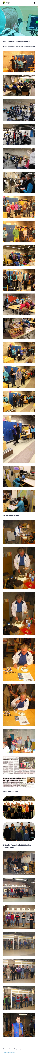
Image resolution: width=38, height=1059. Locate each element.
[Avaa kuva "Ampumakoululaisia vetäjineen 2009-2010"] (19, 831)
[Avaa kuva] (19, 61)
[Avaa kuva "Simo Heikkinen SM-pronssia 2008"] (19, 782)
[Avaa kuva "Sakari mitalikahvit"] (19, 568)
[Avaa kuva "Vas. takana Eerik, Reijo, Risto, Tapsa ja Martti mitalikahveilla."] (19, 741)
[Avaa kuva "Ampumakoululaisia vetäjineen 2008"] (19, 807)
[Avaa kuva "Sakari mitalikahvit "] (19, 532)
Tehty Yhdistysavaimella (9, 1052)
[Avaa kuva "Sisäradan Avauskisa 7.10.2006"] (19, 944)
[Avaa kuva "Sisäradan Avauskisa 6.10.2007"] (19, 863)
